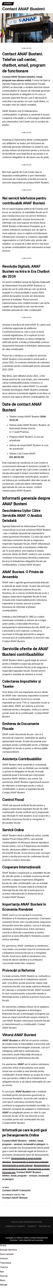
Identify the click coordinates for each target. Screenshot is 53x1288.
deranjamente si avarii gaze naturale (30, 1162)
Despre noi (44, 1226)
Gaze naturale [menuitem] (7, 1254)
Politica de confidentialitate (26, 1222)
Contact (32, 1226)
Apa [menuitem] (2, 1271)
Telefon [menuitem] (4, 1267)
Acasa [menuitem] (3, 1245)
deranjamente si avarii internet (17, 1165)
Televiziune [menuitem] (5, 1263)
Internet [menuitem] (4, 1258)
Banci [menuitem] (2, 1280)
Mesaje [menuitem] (3, 1284)
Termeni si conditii (15, 1226)
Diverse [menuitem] (3, 1276)
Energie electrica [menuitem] (8, 1249)
